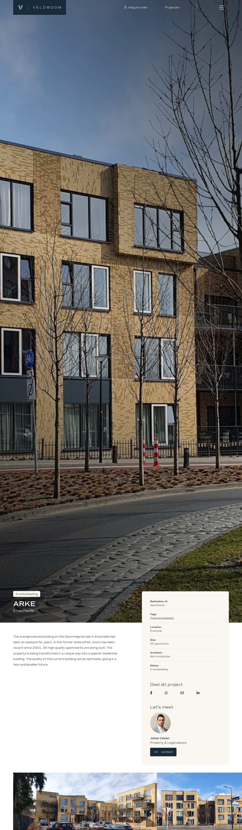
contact (167, 752)
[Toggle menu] (221, 7)
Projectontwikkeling (162, 618)
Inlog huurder (137, 7)
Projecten (172, 7)
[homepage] (66, 7)
